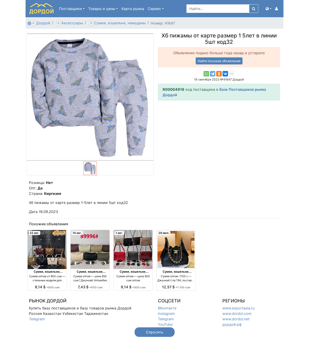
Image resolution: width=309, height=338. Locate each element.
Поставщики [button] (70, 8)
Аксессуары (72, 23)
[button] (268, 8)
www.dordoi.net (236, 319)
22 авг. (34, 233)
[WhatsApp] (206, 73)
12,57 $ (176, 287)
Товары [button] (101, 8)
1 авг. (119, 233)
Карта (132, 8)
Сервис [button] (154, 8)
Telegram (37, 319)
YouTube (165, 324)
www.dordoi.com (237, 313)
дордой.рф (232, 324)
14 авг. (77, 233)
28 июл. (164, 233)
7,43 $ (90, 287)
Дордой (43, 23)
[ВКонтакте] (225, 73)
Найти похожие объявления (219, 61)
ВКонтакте (167, 308)
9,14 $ (47, 287)
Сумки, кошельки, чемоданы (120, 23)
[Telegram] (212, 73)
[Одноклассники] (219, 73)
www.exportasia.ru (238, 308)
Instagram (166, 313)
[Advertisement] (219, 136)
